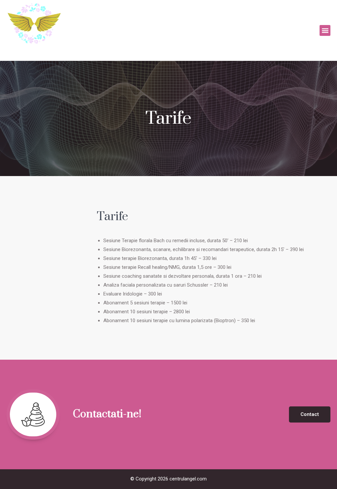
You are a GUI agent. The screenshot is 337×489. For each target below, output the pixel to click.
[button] (325, 30)
